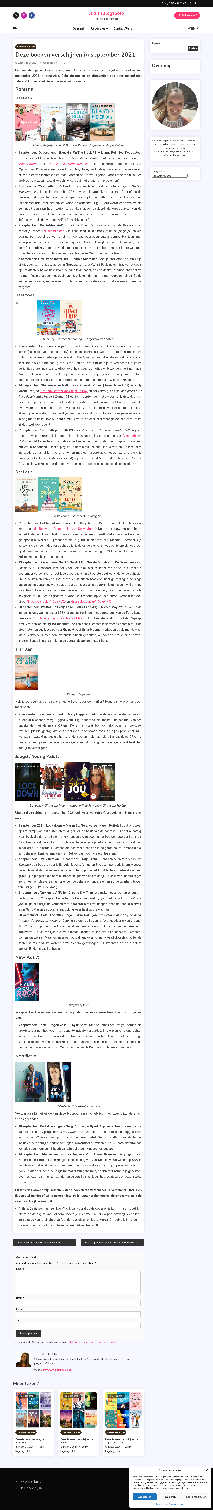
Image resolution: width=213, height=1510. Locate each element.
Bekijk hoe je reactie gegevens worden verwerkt (92, 1342)
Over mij (79, 28)
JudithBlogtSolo (106, 13)
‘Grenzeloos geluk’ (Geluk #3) (91, 601)
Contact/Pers (122, 28)
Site (18, 1320)
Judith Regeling (50, 63)
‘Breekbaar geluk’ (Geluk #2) (46, 601)
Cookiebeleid (161, 1504)
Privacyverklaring (176, 1504)
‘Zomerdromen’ (28, 164)
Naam (20, 1297)
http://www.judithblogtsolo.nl (57, 1369)
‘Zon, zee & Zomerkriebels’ (67, 164)
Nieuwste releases (26, 47)
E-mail (20, 1309)
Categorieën (158, 171)
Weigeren (170, 1497)
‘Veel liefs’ (130, 436)
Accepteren (144, 1497)
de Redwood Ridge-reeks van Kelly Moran (64, 529)
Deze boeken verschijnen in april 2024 (31, 1441)
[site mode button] (191, 28)
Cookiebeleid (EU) (31, 1488)
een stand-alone (53, 231)
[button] (206, 1470)
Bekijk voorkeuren (196, 1497)
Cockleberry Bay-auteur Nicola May (57, 618)
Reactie (21, 1268)
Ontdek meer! (189, 15)
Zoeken (156, 43)
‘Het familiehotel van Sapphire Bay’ (64, 391)
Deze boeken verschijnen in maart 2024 (76, 1441)
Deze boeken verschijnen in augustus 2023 (121, 1441)
